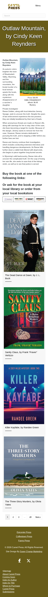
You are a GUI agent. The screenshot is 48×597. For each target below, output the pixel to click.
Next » (38, 517)
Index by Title (9, 583)
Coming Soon (9, 577)
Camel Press (8, 589)
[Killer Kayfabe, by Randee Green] (24, 399)
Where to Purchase (11, 586)
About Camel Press (11, 574)
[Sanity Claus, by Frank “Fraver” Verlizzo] (24, 324)
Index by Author (10, 580)
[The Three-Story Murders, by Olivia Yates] (24, 473)
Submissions (8, 592)
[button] (19, 560)
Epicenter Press (24, 532)
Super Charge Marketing (31, 551)
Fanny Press (24, 541)
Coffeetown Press (24, 536)
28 (30, 517)
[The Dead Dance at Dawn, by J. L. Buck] (24, 247)
